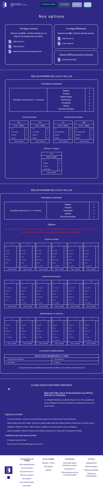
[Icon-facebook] (8, 477)
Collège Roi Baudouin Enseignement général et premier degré (18, 5)
